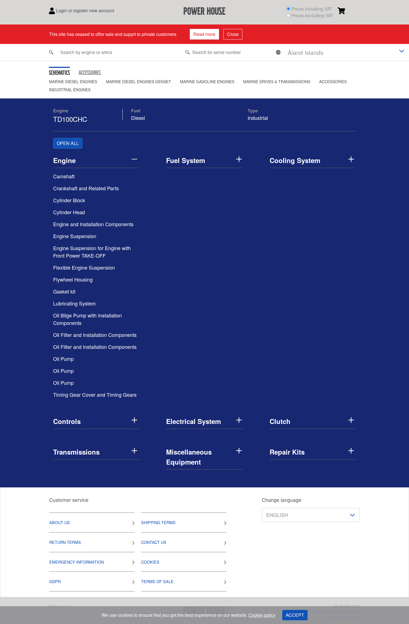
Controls (67, 421)
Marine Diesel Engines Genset (138, 81)
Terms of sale (157, 581)
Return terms (65, 542)
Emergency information (76, 562)
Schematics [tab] (59, 72)
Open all (68, 143)
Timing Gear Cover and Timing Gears (95, 394)
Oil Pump (63, 358)
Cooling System (295, 160)
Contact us (153, 542)
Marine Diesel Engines (73, 81)
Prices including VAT (311, 9)
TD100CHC (70, 119)
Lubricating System (74, 303)
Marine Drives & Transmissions (276, 81)
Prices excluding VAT (312, 15)
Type (253, 110)
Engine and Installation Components (93, 224)
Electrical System (193, 421)
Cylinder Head (69, 212)
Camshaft (64, 176)
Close (233, 34)
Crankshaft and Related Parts (86, 188)
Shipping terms (158, 522)
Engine (60, 110)
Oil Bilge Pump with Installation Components (87, 319)
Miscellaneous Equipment (189, 457)
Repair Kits (287, 452)
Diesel (138, 117)
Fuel (135, 110)
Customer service (68, 499)
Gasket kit (64, 291)
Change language (281, 499)
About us (59, 522)
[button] (77, 82)
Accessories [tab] (90, 72)
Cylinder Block (69, 200)
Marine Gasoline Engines (207, 81)
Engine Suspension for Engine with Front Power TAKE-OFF (92, 251)
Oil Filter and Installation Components (95, 334)
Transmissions (76, 452)
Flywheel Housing (73, 279)
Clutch (280, 421)
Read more (204, 34)
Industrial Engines (69, 89)
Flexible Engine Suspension (84, 267)
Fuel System (185, 160)
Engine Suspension (74, 236)
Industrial (258, 117)
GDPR (55, 581)
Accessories (333, 81)
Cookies (150, 562)
